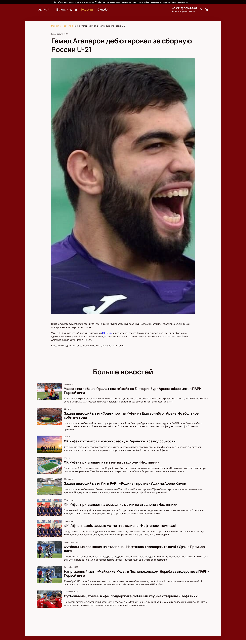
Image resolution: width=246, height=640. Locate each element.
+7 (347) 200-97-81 (184, 8)
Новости (87, 9)
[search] (201, 9)
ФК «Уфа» (107, 333)
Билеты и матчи (66, 9)
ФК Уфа (44, 9)
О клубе (102, 9)
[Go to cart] (207, 9)
